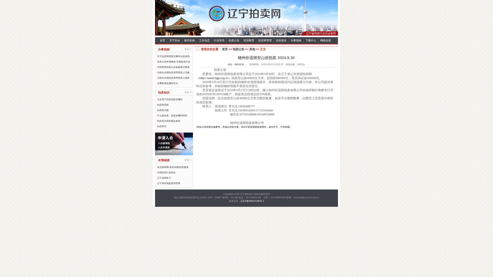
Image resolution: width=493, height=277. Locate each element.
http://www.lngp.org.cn (213, 78)
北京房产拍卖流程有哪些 (170, 99)
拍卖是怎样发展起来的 (168, 121)
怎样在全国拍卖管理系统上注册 (173, 72)
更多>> (188, 49)
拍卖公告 (234, 40)
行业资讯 (219, 40)
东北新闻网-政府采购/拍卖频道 (173, 167)
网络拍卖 (325, 40)
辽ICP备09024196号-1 (252, 201)
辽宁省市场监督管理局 (168, 183)
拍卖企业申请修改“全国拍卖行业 (173, 61)
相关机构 (189, 40)
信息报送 (281, 40)
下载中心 (310, 40)
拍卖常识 (161, 126)
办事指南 (296, 40)
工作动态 (204, 40)
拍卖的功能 (163, 110)
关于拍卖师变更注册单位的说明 (173, 56)
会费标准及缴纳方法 (167, 83)
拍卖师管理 (265, 40)
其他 (252, 49)
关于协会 (174, 40)
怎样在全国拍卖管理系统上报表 (173, 78)
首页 (162, 40)
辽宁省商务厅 (164, 178)
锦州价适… (240, 64)
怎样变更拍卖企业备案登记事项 (173, 67)
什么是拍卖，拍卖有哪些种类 (172, 115)
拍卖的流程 (163, 104)
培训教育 (248, 40)
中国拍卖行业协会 (166, 172)
